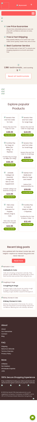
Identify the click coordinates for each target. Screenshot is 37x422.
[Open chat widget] (32, 417)
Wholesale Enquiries (8, 369)
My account (23, 5)
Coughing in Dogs (10, 286)
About (3, 329)
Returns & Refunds (7, 349)
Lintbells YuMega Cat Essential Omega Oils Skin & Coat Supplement (9, 191)
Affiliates (4, 364)
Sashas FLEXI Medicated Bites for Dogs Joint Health (27, 186)
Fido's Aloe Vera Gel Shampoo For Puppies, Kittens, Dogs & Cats (10, 222)
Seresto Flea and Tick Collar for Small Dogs (27, 153)
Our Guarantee (6, 331)
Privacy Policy (6, 354)
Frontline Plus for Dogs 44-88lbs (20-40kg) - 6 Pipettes (10, 158)
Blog (2, 336)
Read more (18, 261)
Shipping (4, 346)
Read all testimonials (18, 76)
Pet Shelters (5, 366)
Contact (4, 334)
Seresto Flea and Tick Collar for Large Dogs (27, 128)
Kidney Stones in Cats (12, 301)
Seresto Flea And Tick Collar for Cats (9, 128)
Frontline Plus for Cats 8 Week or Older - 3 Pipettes (27, 218)
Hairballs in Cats (10, 270)
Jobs (3, 371)
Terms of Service (7, 351)
